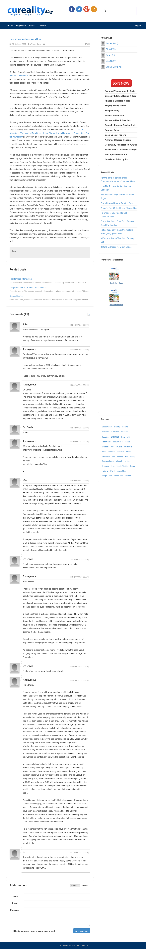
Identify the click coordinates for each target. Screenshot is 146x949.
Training (105, 471)
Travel (112, 471)
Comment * (14, 911)
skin (126, 456)
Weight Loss (107, 475)
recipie (128, 451)
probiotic (120, 451)
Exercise (114, 436)
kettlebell (105, 446)
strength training (122, 461)
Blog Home (21, 25)
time (112, 466)
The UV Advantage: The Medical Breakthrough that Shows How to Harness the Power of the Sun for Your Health (49, 133)
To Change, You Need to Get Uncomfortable (114, 214)
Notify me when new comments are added (34, 931)
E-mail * (15, 902)
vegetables (121, 471)
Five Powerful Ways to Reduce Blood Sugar (117, 196)
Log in (138, 25)
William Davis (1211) (115, 66)
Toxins (132, 466)
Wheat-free (118, 475)
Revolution (106, 456)
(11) (88, 44)
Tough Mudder (122, 466)
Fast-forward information (25, 39)
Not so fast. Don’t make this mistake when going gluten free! (117, 231)
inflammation (118, 441)
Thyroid (105, 465)
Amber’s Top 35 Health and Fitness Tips (119, 208)
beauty (117, 426)
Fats (123, 437)
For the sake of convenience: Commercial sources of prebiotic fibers (118, 179)
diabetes (105, 437)
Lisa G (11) (111, 60)
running (120, 456)
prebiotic (111, 451)
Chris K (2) (111, 49)
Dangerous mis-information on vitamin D (28, 287)
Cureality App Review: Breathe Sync (117, 203)
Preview (85, 885)
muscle (119, 446)
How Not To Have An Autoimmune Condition (116, 188)
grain (129, 437)
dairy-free (124, 431)
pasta (104, 451)
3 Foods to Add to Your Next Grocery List (117, 240)
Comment (75, 885)
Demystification (16, 295)
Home (10, 25)
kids (112, 446)
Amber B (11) (112, 43)
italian (127, 441)
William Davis (35, 44)
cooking (125, 426)
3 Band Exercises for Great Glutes (116, 246)
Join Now (42, 25)
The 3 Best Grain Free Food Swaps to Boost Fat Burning (118, 223)
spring (132, 456)
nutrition (128, 446)
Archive (32, 25)
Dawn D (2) (111, 55)
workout (128, 475)
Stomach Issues (108, 461)
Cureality (115, 431)
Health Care (106, 441)
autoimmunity (107, 426)
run (113, 456)
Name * (16, 895)
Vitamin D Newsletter (19, 75)
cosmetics (106, 431)
